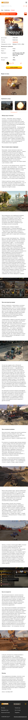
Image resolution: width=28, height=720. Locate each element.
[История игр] (26, 6)
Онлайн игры (7, 10)
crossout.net (15, 42)
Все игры (3, 707)
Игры (2, 10)
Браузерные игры (4, 710)
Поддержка (17, 712)
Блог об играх (18, 710)
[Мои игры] (24, 6)
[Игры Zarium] (5, 2)
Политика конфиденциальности (20, 716)
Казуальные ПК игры (5, 712)
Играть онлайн (14, 67)
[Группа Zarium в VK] (25, 704)
